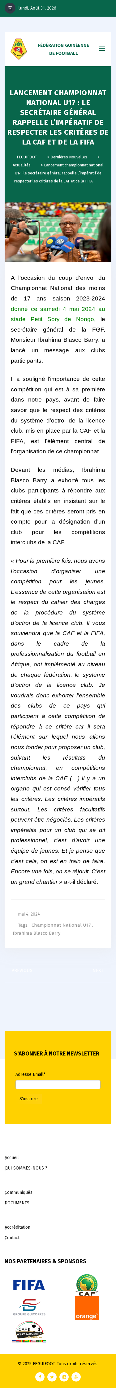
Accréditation (17, 1227)
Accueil (12, 1157)
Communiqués (18, 1192)
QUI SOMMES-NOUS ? (26, 1168)
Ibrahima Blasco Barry (36, 933)
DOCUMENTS (17, 1203)
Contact (12, 1237)
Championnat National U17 (61, 925)
